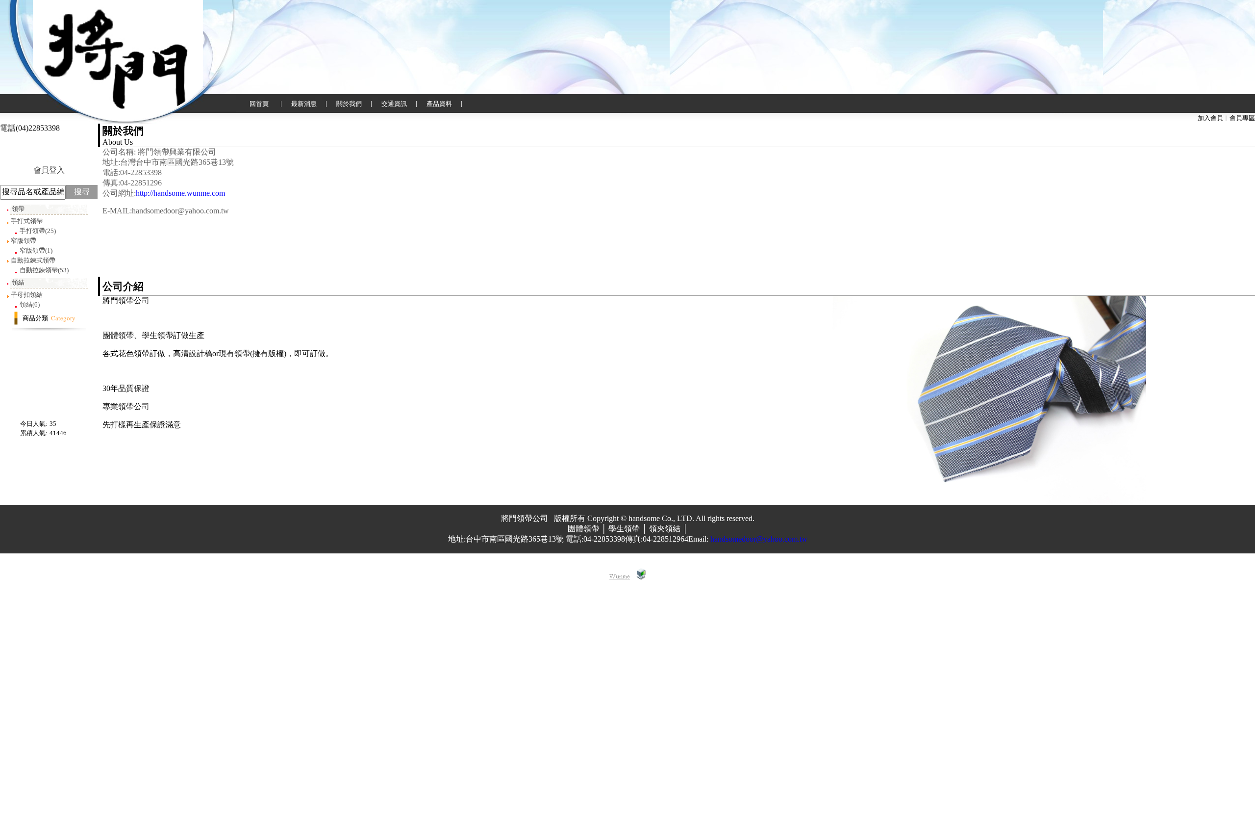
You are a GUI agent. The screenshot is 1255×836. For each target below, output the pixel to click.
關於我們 (349, 103)
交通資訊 (394, 103)
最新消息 (304, 103)
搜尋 (82, 191)
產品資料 (439, 103)
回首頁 (259, 103)
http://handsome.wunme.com (180, 193)
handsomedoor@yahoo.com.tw (758, 539)
